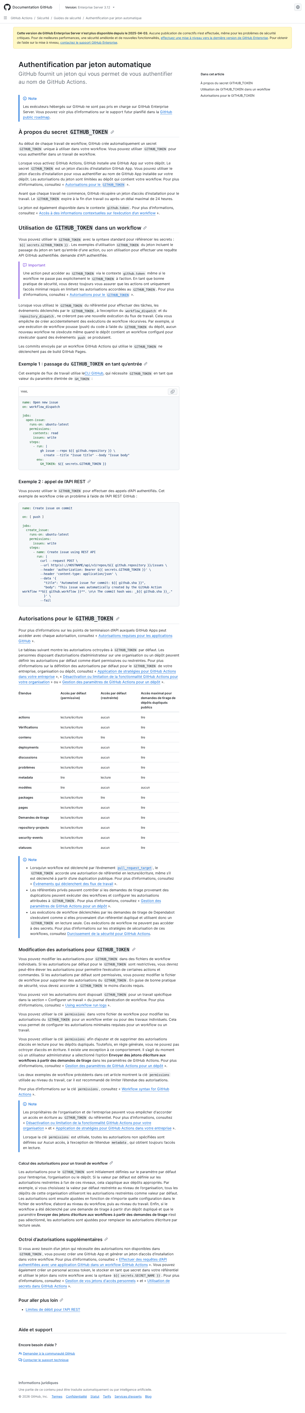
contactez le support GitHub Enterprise (88, 42)
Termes (57, 1396)
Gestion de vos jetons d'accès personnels (100, 1280)
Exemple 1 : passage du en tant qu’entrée (80, 364)
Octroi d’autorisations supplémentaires (60, 1239)
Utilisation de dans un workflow (80, 228)
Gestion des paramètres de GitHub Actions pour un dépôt (111, 682)
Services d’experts (128, 1396)
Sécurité (43, 18)
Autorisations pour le (94, 184)
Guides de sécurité (67, 18)
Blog (148, 1396)
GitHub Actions (21, 18)
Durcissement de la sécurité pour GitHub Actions (108, 933)
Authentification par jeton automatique (114, 18)
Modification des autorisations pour (74, 949)
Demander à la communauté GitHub (49, 1353)
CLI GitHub (94, 373)
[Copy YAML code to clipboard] (172, 392)
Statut (94, 1396)
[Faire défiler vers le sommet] (295, 1403)
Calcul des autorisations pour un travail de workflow (63, 1163)
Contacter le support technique (46, 1360)
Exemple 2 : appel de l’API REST (52, 481)
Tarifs (107, 1396)
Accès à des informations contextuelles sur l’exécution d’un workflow (97, 213)
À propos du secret (63, 132)
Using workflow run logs (86, 1005)
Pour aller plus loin (38, 1300)
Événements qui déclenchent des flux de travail (73, 883)
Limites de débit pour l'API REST (53, 1309)
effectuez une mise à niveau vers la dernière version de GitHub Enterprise (214, 38)
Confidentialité (76, 1396)
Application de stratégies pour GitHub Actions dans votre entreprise (113, 1128)
